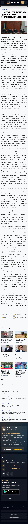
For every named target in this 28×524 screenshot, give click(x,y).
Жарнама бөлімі (18, 449)
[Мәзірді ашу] (2, 2)
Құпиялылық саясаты (14, 517)
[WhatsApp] (11, 474)
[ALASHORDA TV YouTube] (3, 474)
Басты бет (14, 510)
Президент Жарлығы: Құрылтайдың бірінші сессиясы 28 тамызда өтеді (14, 399)
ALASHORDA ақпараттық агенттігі (11, 433)
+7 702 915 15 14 (16, 468)
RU (22, 2)
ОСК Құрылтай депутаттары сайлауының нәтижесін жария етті (14, 420)
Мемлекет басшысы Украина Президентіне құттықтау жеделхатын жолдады (14, 413)
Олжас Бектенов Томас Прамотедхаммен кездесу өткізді (14, 406)
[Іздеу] (25, 2)
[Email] (7, 474)
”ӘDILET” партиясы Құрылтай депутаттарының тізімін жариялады (12, 392)
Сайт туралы (14, 514)
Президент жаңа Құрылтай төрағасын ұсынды (13, 385)
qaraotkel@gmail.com (14, 465)
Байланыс (14, 521)
